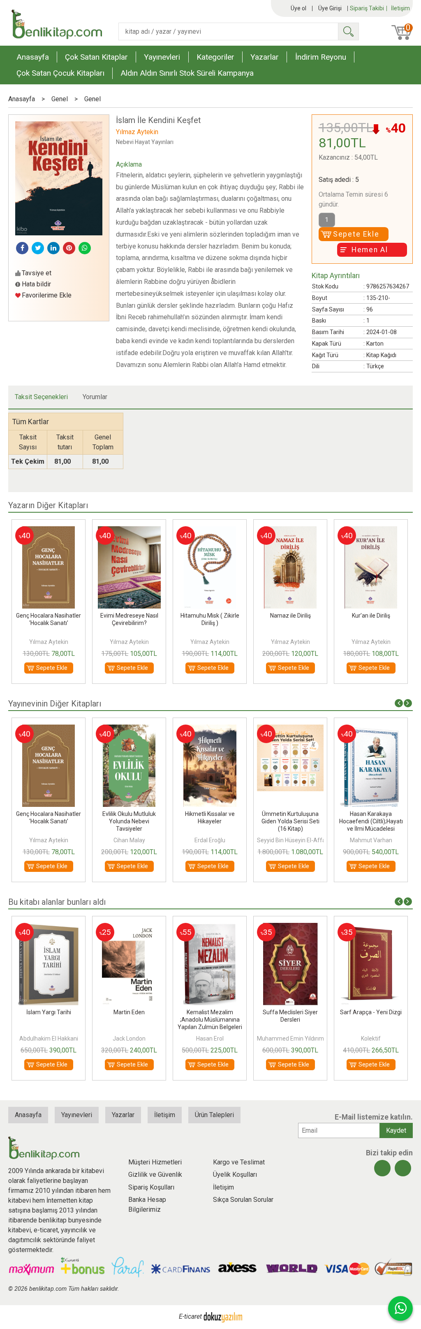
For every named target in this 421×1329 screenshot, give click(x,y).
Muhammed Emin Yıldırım (209, 1038)
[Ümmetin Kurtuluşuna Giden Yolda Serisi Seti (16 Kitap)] (209, 729)
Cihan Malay (49, 840)
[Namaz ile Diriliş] (209, 531)
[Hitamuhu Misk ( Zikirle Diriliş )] (129, 531)
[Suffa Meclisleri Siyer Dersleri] (210, 928)
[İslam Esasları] (371, 928)
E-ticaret (190, 1317)
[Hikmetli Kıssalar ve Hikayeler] (129, 729)
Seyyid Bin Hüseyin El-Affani (213, 840)
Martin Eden (48, 1012)
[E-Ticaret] (223, 1317)
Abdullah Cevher (370, 1038)
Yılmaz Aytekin (48, 642)
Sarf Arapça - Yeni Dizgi (290, 1012)
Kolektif (290, 1038)
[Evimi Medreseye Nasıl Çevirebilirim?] (48, 531)
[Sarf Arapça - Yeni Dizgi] (290, 928)
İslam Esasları (371, 1012)
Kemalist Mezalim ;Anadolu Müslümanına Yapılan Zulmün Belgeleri (129, 1019)
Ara (348, 31)
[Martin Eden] (48, 928)
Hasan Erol (129, 1038)
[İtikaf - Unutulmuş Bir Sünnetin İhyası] (371, 729)
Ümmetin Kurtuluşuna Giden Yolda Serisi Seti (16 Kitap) (210, 821)
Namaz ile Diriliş (210, 615)
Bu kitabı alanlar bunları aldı (57, 902)
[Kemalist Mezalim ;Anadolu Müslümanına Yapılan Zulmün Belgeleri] (129, 928)
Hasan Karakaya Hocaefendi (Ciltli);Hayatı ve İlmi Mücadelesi (290, 821)
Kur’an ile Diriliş (290, 615)
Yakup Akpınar (371, 840)
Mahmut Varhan (290, 840)
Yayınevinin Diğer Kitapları (54, 704)
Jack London (48, 1038)
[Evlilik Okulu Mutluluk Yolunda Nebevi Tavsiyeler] (48, 729)
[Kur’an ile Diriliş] (290, 531)
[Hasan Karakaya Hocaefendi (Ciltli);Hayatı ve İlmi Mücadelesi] (290, 729)
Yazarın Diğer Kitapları (48, 505)
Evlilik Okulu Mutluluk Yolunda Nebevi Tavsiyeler (48, 821)
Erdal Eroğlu (129, 840)
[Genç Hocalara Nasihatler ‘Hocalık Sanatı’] (371, 531)
